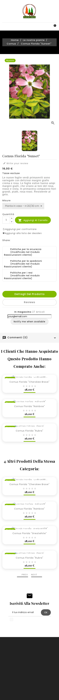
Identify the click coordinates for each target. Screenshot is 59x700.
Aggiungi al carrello (33, 220)
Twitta (21, 240)
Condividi (14, 240)
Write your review (15, 163)
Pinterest (28, 240)
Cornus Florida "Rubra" (29, 430)
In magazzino (22, 311)
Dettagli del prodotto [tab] (29, 294)
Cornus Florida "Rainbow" (29, 406)
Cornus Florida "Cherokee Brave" (29, 381)
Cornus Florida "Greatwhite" (29, 533)
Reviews (29, 302)
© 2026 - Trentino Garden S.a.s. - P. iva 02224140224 (29, 695)
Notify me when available (29, 321)
